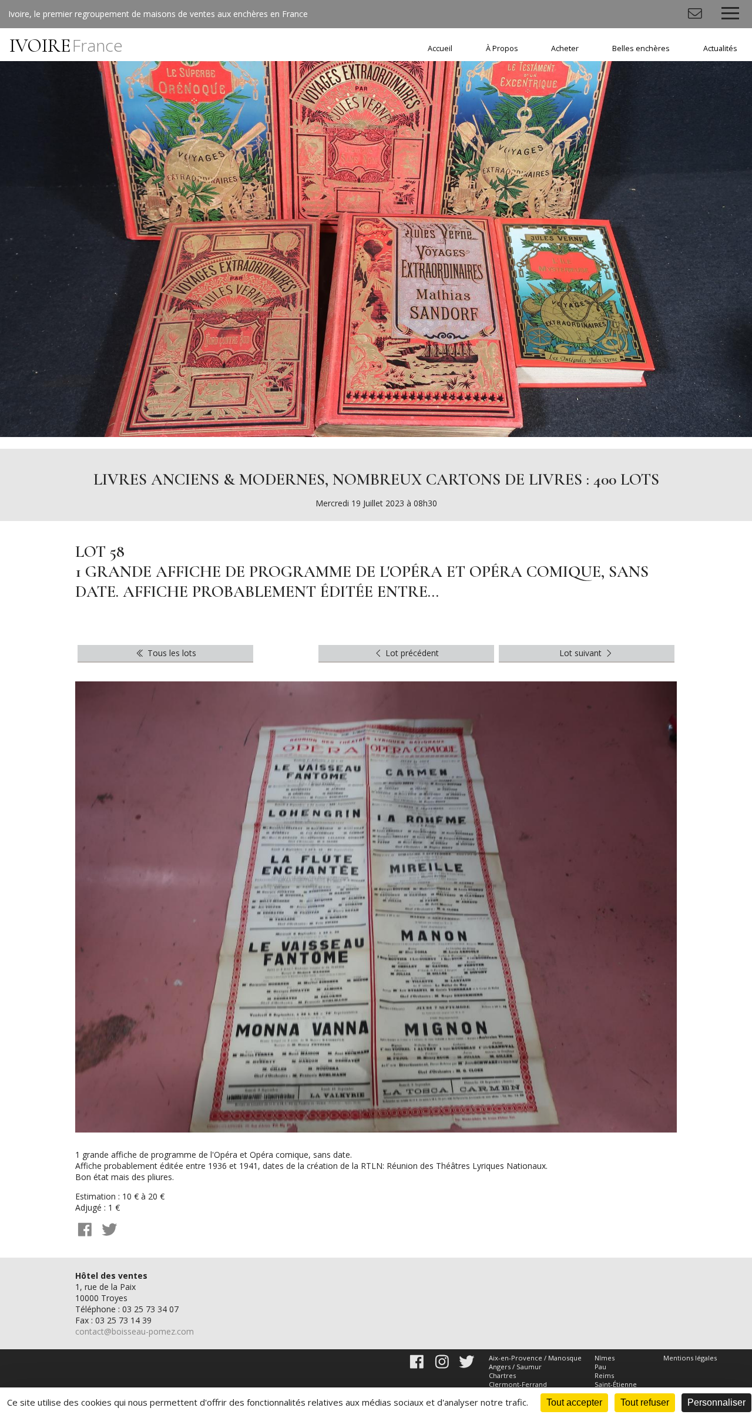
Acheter (565, 48)
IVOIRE (66, 45)
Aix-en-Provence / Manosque (535, 1357)
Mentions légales (690, 1357)
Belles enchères (641, 48)
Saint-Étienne (616, 1384)
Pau (600, 1366)
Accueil (440, 48)
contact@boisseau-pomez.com (134, 1331)
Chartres (502, 1375)
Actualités (720, 48)
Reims (604, 1375)
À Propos (502, 48)
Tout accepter (574, 1402)
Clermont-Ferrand (518, 1384)
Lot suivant (581, 652)
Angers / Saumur (515, 1366)
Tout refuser (644, 1402)
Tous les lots (170, 652)
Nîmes (605, 1357)
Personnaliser (716, 1402)
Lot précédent (411, 652)
